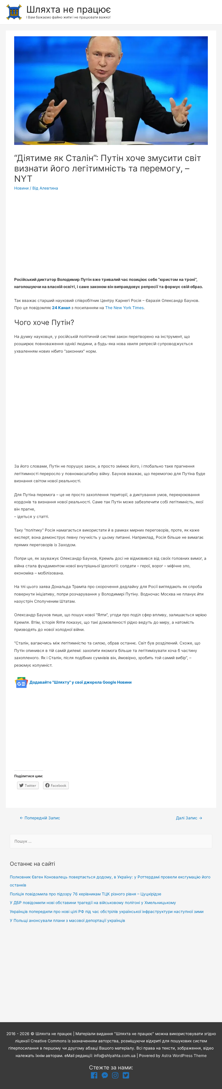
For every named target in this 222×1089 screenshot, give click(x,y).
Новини (21, 188)
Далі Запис (189, 818)
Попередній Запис (40, 818)
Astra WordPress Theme (184, 1055)
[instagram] (116, 1075)
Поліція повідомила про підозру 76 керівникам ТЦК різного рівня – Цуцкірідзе (85, 894)
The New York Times (124, 307)
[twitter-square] (127, 1075)
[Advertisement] (111, 235)
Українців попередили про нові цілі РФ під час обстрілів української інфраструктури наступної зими (107, 911)
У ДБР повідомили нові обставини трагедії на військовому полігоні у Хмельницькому (93, 902)
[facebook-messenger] (106, 1075)
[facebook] (95, 1075)
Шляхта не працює (68, 9)
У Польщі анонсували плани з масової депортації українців (67, 920)
